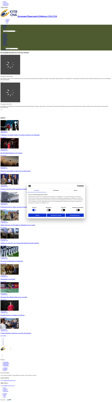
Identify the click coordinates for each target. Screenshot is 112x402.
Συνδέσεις (5, 390)
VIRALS (5, 370)
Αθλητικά (5, 42)
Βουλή (4, 36)
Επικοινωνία (5, 5)
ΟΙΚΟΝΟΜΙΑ (6, 363)
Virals (4, 43)
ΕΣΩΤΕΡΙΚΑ (6, 365)
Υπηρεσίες (5, 2)
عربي (7, 23)
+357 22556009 (4, 380)
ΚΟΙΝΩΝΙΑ (5, 364)
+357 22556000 (4, 385)
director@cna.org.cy (11, 380)
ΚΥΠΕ (4, 1)
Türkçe (7, 21)
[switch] (49, 210)
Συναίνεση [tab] (36, 190)
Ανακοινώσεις (6, 3)
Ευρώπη (5, 40)
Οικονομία (5, 35)
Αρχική (4, 33)
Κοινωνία (5, 38)
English (7, 20)
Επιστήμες (5, 45)
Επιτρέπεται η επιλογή (56, 215)
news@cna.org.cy (11, 385)
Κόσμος (4, 41)
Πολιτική (5, 34)
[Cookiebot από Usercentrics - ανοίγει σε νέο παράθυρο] (78, 186)
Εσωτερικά (5, 39)
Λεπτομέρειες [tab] (56, 190)
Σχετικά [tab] (75, 190)
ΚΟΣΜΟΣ (5, 369)
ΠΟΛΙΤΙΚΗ (5, 362)
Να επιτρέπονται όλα (74, 215)
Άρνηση (37, 215)
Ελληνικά (8, 19)
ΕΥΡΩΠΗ (5, 367)
